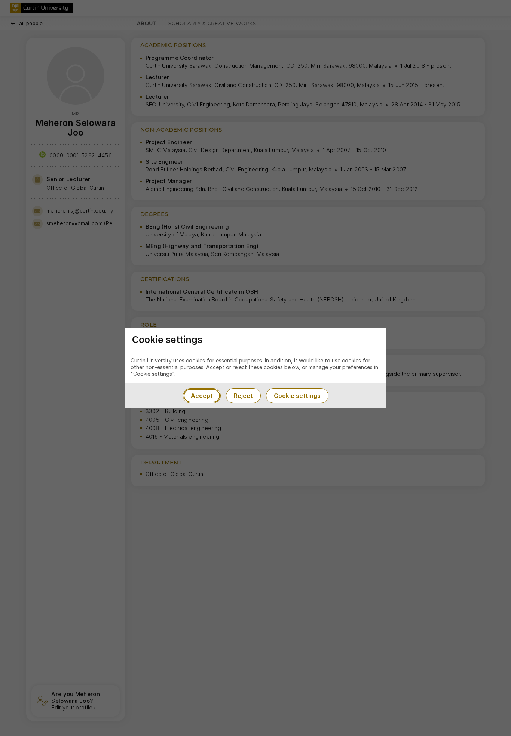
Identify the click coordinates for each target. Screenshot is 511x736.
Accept (202, 395)
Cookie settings (297, 395)
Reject (243, 395)
